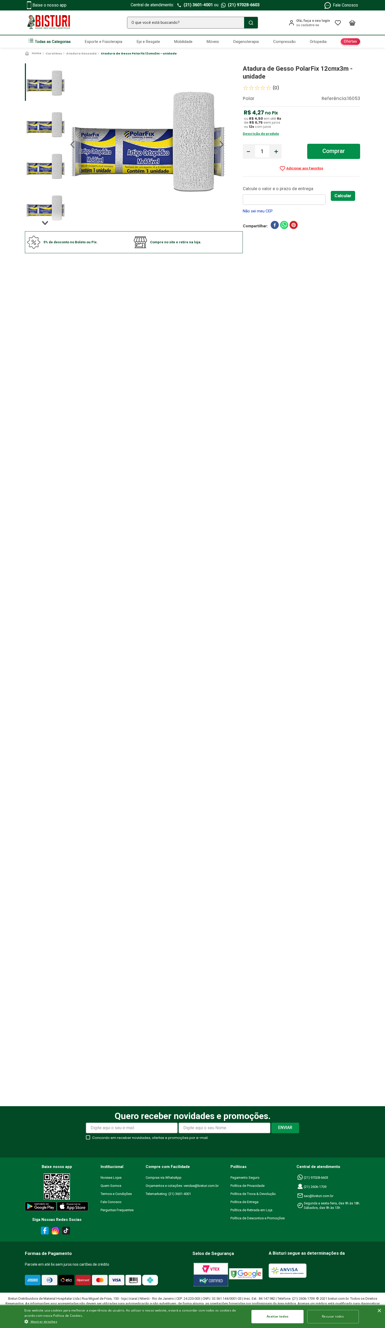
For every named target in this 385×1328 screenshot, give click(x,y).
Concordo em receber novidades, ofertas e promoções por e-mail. (150, 1137)
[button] (133, 1321)
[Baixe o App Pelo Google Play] (40, 1207)
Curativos (54, 53)
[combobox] (192, 23)
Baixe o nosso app (49, 5)
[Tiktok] (67, 1232)
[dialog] (192, 1316)
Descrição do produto (261, 134)
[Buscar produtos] (251, 22)
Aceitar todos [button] (277, 1316)
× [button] (379, 1311)
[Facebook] (44, 1232)
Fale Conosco (345, 5)
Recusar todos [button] (333, 1316)
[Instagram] (54, 1232)
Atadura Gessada (81, 53)
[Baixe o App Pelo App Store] (73, 1207)
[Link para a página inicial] (33, 53)
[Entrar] (309, 23)
